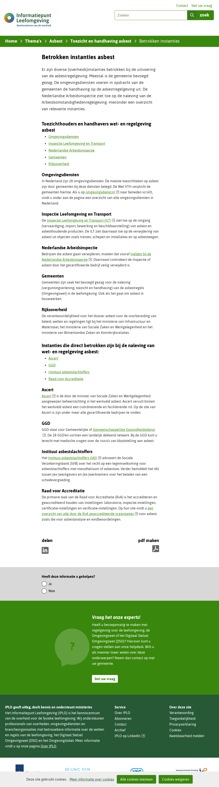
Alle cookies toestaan (136, 779)
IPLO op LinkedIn (130, 736)
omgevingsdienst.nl (103, 192)
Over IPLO (48, 746)
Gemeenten (58, 157)
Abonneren (123, 718)
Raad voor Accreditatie (66, 379)
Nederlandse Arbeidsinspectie (72, 150)
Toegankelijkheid (182, 718)
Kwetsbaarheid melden (186, 736)
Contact (182, 5)
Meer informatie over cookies (92, 779)
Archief (120, 730)
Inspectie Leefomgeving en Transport (77, 143)
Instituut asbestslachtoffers (69, 372)
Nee (52, 591)
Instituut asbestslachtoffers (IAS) (75, 458)
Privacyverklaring (182, 724)
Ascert (53, 358)
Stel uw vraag (201, 5)
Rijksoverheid (59, 164)
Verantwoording (181, 713)
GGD (52, 365)
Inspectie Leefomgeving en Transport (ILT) (81, 220)
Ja (50, 584)
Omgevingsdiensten (64, 137)
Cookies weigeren (175, 779)
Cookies (175, 730)
